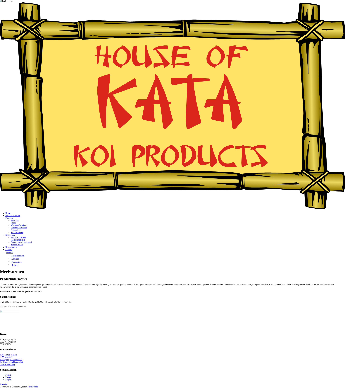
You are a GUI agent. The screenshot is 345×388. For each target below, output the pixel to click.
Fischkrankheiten (18, 240)
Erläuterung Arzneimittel (21, 242)
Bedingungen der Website (11, 359)
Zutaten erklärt (17, 245)
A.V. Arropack (6, 357)
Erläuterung (10, 235)
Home (8, 213)
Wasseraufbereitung (19, 225)
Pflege (13, 223)
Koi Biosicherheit (18, 237)
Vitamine (14, 220)
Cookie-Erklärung (7, 364)
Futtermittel (15, 230)
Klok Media (32, 387)
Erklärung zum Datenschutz (12, 362)
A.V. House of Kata (8, 355)
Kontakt (8, 249)
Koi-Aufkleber (17, 232)
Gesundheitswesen (19, 228)
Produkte (9, 218)
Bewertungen (11, 247)
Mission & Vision (12, 215)
